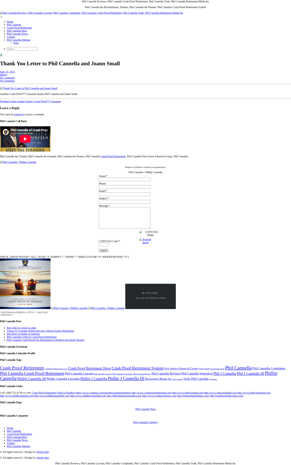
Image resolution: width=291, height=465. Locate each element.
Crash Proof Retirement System (137, 368)
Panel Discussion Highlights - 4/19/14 (17, 312)
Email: (103, 191)
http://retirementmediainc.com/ (193, 395)
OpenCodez (42, 452)
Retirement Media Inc (158, 379)
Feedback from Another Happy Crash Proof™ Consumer (30, 101)
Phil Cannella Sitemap (18, 39)
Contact (11, 36)
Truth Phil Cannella (195, 379)
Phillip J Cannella (93, 379)
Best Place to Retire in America (23, 333)
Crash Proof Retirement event (56, 369)
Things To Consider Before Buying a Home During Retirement (40, 330)
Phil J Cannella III (250, 373)
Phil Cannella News (17, 33)
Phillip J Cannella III (126, 378)
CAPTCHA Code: (109, 241)
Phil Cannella (14, 24)
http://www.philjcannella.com (187, 392)
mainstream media (217, 369)
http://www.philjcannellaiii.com (254, 392)
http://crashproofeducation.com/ (226, 395)
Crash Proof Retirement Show (89, 368)
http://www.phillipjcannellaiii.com (88, 395)
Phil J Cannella (224, 373)
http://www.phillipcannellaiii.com (51, 395)
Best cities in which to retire (21, 327)
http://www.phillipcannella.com (16, 395)
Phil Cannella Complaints (268, 368)
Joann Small (204, 368)
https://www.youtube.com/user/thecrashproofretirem (103, 392)
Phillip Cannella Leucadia (63, 379)
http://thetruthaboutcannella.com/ (124, 395)
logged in (19, 114)
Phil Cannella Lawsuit (79, 373)
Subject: (104, 198)
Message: (104, 205)
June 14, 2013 (7, 71)
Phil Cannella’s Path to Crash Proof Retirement (32, 337)
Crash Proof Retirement (19, 27)
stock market (178, 379)
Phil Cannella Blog (17, 30)
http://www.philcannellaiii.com (220, 392)
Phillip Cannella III (31, 379)
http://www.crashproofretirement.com (151, 392)
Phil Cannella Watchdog (197, 373)
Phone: (102, 183)
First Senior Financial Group (181, 368)
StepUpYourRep (66, 392)
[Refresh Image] (145, 242)
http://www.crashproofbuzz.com (159, 395)
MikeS (3, 74)
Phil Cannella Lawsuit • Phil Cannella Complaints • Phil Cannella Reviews (122, 374)
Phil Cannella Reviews (166, 373)
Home (10, 21)
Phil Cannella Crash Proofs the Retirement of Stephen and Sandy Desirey (46, 340)
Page (16, 42)
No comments (7, 77)
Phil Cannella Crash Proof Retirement (32, 373)
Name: (103, 176)
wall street (213, 379)
